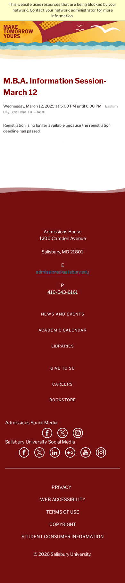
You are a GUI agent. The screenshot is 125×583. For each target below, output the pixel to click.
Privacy (61, 487)
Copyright (62, 524)
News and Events (62, 314)
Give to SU (62, 368)
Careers (62, 384)
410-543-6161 (62, 292)
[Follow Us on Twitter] (62, 433)
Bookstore (62, 399)
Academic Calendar (62, 330)
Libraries (62, 346)
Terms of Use (62, 512)
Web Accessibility (62, 499)
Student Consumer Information (62, 536)
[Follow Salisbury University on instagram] (78, 433)
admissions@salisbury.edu (62, 272)
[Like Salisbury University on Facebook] (47, 433)
